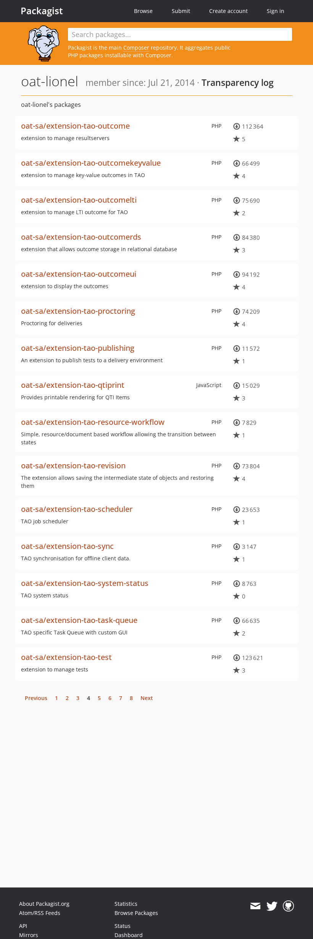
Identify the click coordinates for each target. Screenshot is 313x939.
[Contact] (255, 906)
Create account (228, 11)
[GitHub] (288, 906)
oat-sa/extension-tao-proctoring (78, 311)
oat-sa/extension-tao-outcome (75, 126)
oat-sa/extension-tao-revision (73, 465)
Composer (136, 47)
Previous (36, 698)
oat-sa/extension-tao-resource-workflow (93, 422)
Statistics (126, 903)
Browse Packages (136, 912)
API (23, 925)
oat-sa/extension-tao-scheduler (76, 509)
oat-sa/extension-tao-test (66, 657)
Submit (181, 11)
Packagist (42, 11)
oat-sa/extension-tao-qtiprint (72, 385)
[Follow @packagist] (272, 906)
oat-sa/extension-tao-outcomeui (78, 274)
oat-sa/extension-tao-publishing (77, 348)
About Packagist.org (44, 903)
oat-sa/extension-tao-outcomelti (79, 200)
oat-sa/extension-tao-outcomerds (81, 237)
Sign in (275, 11)
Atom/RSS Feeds (39, 912)
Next (146, 698)
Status (123, 925)
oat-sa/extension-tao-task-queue (79, 620)
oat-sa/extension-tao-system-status (84, 583)
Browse (143, 11)
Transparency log (238, 82)
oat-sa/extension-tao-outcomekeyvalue (91, 163)
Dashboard (129, 935)
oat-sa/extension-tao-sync (67, 546)
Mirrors (28, 935)
